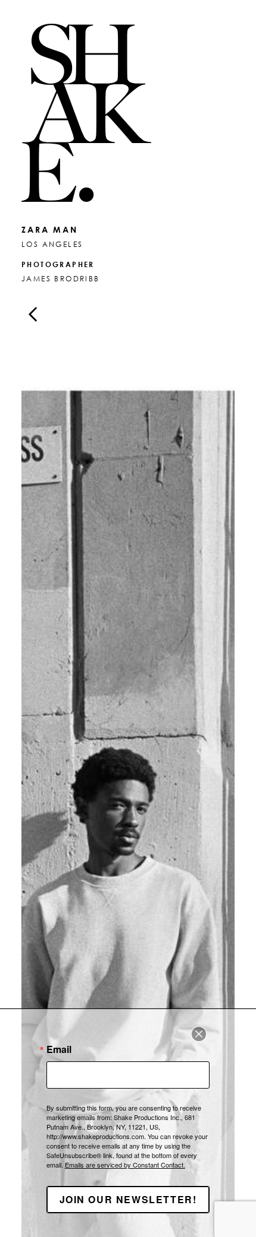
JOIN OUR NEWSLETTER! (128, 1199)
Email (58, 1049)
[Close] (199, 1034)
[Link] (128, 113)
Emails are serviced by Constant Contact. (125, 1164)
